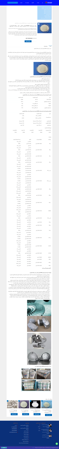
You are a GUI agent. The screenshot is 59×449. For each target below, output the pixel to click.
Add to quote (28, 41)
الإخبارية (33, 2)
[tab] (50, 46)
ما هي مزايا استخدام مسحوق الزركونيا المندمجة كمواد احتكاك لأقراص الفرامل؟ (45, 430)
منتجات (38, 2)
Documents (45, 46)
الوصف (50, 46)
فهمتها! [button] (4, 447)
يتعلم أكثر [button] (33, 447)
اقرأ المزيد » (47, 427)
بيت (42, 2)
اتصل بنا (21, 2)
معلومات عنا (27, 2)
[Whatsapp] (57, 444)
